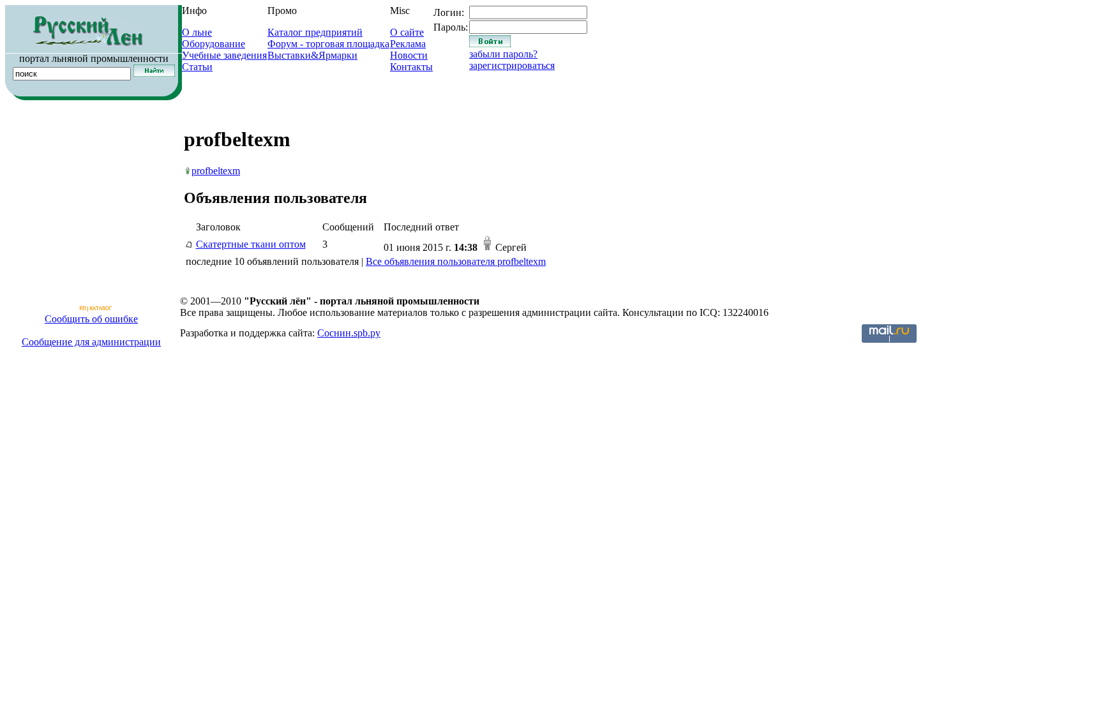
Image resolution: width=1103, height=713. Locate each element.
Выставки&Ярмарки (312, 55)
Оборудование (213, 43)
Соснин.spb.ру (348, 332)
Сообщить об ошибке (91, 318)
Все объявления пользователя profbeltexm (456, 261)
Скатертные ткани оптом (251, 244)
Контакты (411, 66)
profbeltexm (215, 170)
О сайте (407, 32)
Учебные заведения (224, 55)
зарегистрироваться (512, 65)
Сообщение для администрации (91, 341)
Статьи (197, 66)
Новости (409, 55)
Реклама (408, 43)
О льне (197, 32)
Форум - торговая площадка (328, 43)
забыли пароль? (503, 54)
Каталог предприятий (315, 32)
